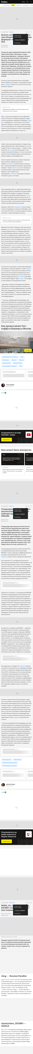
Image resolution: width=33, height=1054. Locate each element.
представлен (11, 229)
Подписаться (6, 439)
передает (8, 84)
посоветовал (13, 174)
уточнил (27, 195)
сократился (14, 245)
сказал (21, 278)
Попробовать (17, 43)
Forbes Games (8, 5)
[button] (31, 2)
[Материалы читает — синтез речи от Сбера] (26, 32)
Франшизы (26, 5)
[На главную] (4, 2)
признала (22, 666)
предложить (18, 207)
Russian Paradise (10, 1005)
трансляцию (11, 150)
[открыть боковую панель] (27, 2)
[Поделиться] (28, 32)
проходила (10, 164)
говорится (4, 557)
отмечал (21, 276)
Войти (23, 2)
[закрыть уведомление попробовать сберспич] (26, 36)
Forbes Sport (5, 467)
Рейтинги (19, 5)
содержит (17, 717)
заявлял (14, 168)
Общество (28, 467)
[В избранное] (31, 32)
